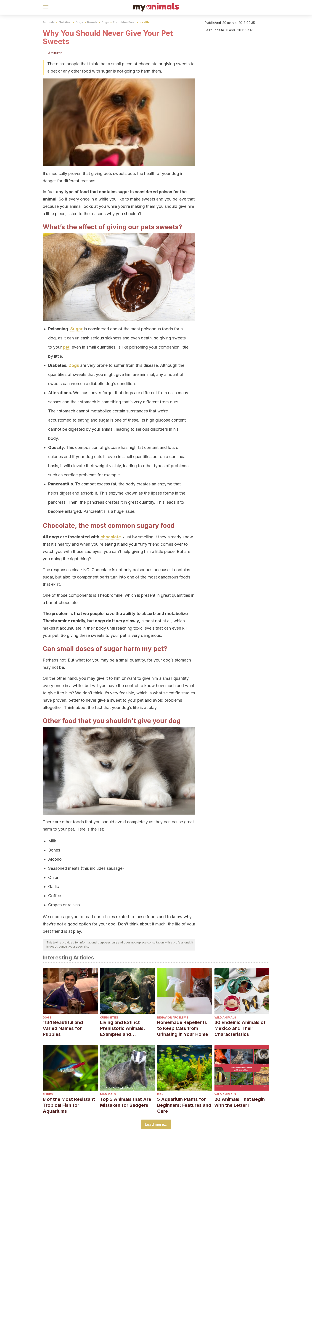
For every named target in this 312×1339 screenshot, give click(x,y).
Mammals (108, 1094)
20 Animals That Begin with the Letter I (239, 1102)
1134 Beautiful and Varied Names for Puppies (63, 1028)
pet (66, 347)
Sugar (76, 328)
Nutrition (65, 22)
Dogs (79, 22)
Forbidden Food (124, 22)
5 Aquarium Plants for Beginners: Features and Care (184, 1105)
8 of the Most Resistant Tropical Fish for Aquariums (69, 1105)
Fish (160, 1094)
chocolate (110, 536)
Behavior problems (172, 1017)
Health (144, 22)
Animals (49, 22)
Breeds (92, 22)
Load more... (156, 1124)
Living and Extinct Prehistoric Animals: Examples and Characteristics (122, 1028)
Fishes (48, 1094)
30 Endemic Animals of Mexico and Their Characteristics (240, 1028)
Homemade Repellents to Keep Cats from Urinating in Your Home (182, 1028)
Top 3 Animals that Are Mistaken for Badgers (125, 1102)
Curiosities (109, 1017)
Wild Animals (225, 1017)
